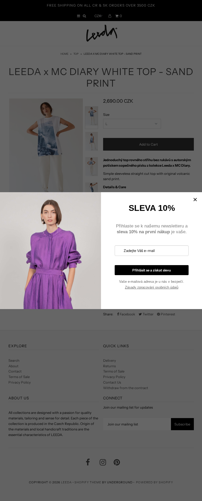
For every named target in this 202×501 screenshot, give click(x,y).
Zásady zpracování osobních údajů (151, 287)
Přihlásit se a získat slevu (151, 270)
